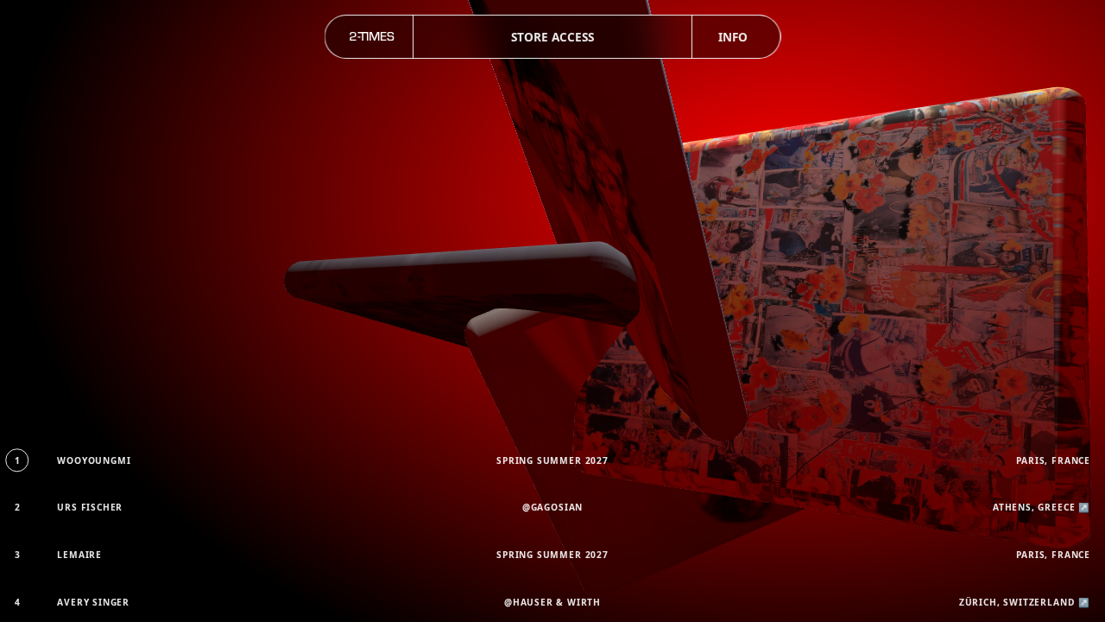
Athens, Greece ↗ (1041, 507)
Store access (552, 37)
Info (733, 37)
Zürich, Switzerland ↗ (1024, 602)
